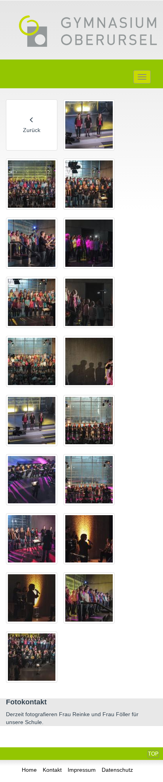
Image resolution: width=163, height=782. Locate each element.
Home (29, 770)
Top (153, 754)
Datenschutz (117, 770)
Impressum (82, 770)
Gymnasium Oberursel (88, 32)
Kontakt (52, 770)
